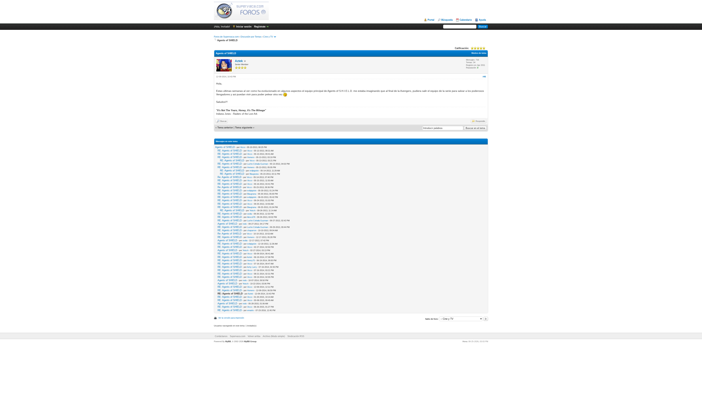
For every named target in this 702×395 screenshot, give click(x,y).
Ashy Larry (252, 267)
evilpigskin (254, 171)
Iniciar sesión (244, 26)
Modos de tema (478, 53)
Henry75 (251, 260)
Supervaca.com (237, 336)
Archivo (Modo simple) (274, 336)
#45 (484, 77)
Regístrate (259, 26)
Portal (431, 19)
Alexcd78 (251, 217)
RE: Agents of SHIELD (230, 150)
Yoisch (252, 210)
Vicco (242, 147)
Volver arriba (254, 336)
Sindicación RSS (295, 336)
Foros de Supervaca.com (226, 36)
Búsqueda (447, 19)
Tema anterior (225, 127)
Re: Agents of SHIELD (229, 177)
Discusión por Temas (251, 36)
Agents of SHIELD (225, 147)
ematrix (250, 310)
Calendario (466, 19)
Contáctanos (221, 336)
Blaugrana (254, 174)
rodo (245, 224)
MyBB (228, 341)
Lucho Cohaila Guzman (257, 164)
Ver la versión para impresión (231, 318)
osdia (249, 214)
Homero (250, 157)
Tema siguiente (243, 127)
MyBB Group (250, 341)
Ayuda (482, 19)
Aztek (239, 61)
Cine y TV (268, 36)
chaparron (251, 230)
